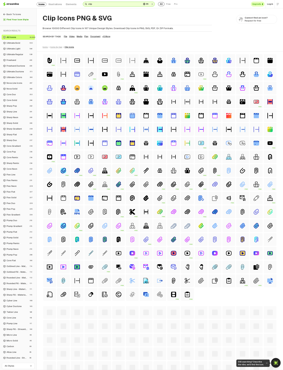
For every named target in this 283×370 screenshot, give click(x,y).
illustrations (55, 4)
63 (160, 352)
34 (228, 349)
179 (193, 362)
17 (135, 349)
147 (213, 359)
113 (222, 355)
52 (99, 352)
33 (222, 349)
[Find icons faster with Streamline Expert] (276, 363)
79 (249, 352)
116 (240, 355)
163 (88, 362)
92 (92, 355)
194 (140, 365)
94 (103, 355)
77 (238, 352)
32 (216, 349)
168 (121, 362)
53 (105, 352)
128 (87, 359)
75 (227, 352)
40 (261, 349)
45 (60, 352)
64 (166, 352)
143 (186, 359)
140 (166, 359)
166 (108, 362)
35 (233, 349)
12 (109, 349)
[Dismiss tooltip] (266, 363)
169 (127, 362)
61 (149, 352)
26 (183, 349)
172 (147, 362)
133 (120, 359)
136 (140, 359)
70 (199, 352)
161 (75, 362)
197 (160, 365)
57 (127, 352)
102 (151, 355)
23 (166, 349)
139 (159, 359)
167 (114, 362)
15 (125, 349)
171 (140, 362)
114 (228, 355)
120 (265, 355)
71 (205, 352)
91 (87, 355)
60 (144, 352)
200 (180, 365)
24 (172, 349)
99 (131, 355)
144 (192, 359)
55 (116, 352)
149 (226, 359)
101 (144, 355)
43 (48, 352)
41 (267, 349)
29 (200, 349)
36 (239, 349)
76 (232, 352)
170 (134, 362)
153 (252, 359)
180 (199, 362)
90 (81, 355)
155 (265, 359)
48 (77, 352)
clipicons (69, 47)
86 (59, 355)
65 (171, 352)
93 (97, 355)
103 (157, 355)
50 (88, 352)
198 (167, 365)
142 (179, 359)
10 (99, 349)
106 (178, 355)
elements (71, 4)
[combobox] (114, 4)
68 (188, 352)
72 (210, 352)
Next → (192, 365)
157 (49, 362)
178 (186, 362)
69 (194, 352)
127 (81, 359)
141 (172, 359)
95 (109, 355)
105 (171, 355)
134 (126, 359)
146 (206, 359)
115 (234, 355)
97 (120, 355)
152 (245, 359)
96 (114, 355)
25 (178, 349)
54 (110, 352)
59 (138, 352)
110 (204, 355)
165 (101, 362)
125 (68, 359)
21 (156, 349)
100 (138, 355)
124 (61, 359)
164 (95, 362)
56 (121, 352)
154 (259, 359)
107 (184, 355)
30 (206, 349)
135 (133, 359)
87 (64, 355)
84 (48, 355)
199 (173, 365)
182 (212, 362)
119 (258, 355)
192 (127, 365)
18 (140, 349)
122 (48, 359)
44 (54, 352)
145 (199, 359)
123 (54, 359)
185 (232, 362)
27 (189, 349)
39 (256, 349)
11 (105, 349)
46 (65, 352)
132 (113, 359)
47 (71, 352)
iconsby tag (56, 47)
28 (194, 349)
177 (180, 362)
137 (146, 359)
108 (191, 355)
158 (55, 362)
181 (206, 362)
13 (114, 349)
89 (76, 355)
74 (221, 352)
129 (94, 359)
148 (219, 359)
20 (150, 349)
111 (210, 355)
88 (70, 355)
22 (161, 349)
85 (53, 355)
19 (145, 349)
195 (147, 365)
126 (74, 359)
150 (233, 359)
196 (153, 365)
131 (107, 359)
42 (272, 349)
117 (246, 355)
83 (271, 352)
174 (160, 362)
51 (94, 352)
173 (153, 362)
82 (265, 352)
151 (239, 359)
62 (154, 352)
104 (164, 355)
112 (216, 355)
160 (69, 362)
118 (252, 355)
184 (225, 362)
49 (83, 352)
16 (130, 349)
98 (125, 355)
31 (211, 349)
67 (182, 352)
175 (167, 362)
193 (134, 365)
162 (81, 362)
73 (216, 352)
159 (62, 362)
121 (271, 355)
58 (133, 352)
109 (198, 355)
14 (119, 349)
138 (153, 359)
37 (244, 349)
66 (177, 352)
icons (41, 4)
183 (219, 362)
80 (255, 352)
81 (260, 352)
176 (173, 362)
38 (250, 349)
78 (244, 352)
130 (100, 359)
